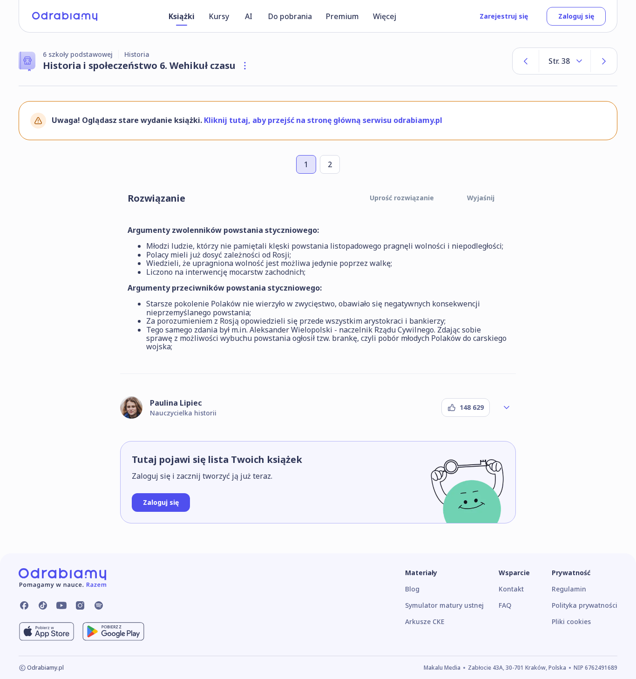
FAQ (505, 605)
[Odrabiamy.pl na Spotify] (98, 605)
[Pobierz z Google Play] (113, 631)
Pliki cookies (571, 621)
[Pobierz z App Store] (46, 631)
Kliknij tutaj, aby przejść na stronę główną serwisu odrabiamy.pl (323, 120)
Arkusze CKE (424, 621)
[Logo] (64, 16)
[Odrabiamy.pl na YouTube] (61, 605)
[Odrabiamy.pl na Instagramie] (80, 605)
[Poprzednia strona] (525, 61)
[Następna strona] (604, 61)
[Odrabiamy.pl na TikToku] (42, 605)
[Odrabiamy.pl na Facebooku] (24, 605)
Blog (412, 588)
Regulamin (569, 588)
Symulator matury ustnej (444, 605)
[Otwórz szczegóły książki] (244, 65)
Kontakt (511, 588)
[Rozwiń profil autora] (506, 407)
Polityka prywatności (584, 605)
